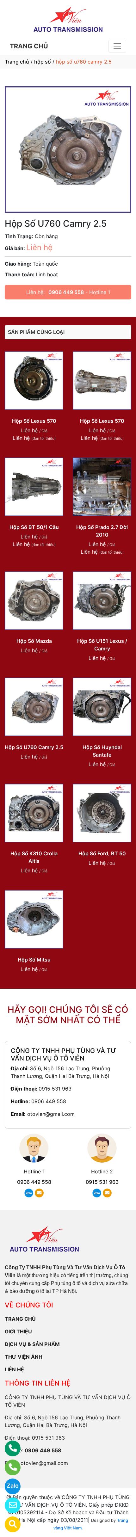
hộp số (42, 61)
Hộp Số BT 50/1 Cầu (34, 527)
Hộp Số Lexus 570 (34, 421)
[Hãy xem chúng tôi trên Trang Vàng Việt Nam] (8, 1524)
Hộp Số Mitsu (34, 959)
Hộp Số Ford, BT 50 (102, 853)
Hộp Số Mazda (34, 641)
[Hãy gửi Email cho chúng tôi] (8, 1505)
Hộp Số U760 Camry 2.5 (34, 747)
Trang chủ (17, 61)
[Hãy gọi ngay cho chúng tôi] (8, 1467)
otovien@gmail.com (51, 1114)
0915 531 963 (55, 1088)
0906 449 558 (66, 292)
